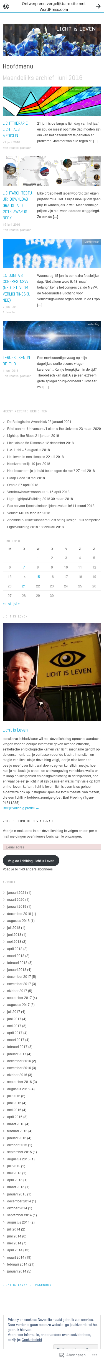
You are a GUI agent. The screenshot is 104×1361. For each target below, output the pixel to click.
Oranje (12, 484)
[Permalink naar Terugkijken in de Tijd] (52, 337)
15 (38, 576)
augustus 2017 (18, 1004)
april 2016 (14, 1116)
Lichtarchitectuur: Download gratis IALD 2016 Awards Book (17, 205)
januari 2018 (16, 969)
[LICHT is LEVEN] (52, 42)
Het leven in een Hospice (26, 456)
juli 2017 (13, 1011)
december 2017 (19, 976)
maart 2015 (15, 1186)
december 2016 (19, 1060)
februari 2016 (17, 1130)
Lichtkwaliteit (77, 89)
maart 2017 (15, 1039)
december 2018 (19, 913)
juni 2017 (14, 1018)
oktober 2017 (17, 990)
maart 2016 (15, 1123)
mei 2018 (14, 941)
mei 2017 (14, 1025)
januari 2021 (16, 892)
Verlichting (93, 89)
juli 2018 (13, 927)
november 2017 (19, 983)
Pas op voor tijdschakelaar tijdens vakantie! (39, 505)
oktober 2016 (17, 1074)
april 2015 (14, 1179)
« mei (7, 603)
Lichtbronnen (92, 241)
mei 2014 (14, 1243)
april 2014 (14, 1249)
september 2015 (19, 1151)
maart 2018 (15, 955)
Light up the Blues (20, 435)
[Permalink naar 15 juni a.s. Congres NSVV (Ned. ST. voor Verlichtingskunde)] (52, 254)
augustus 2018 (18, 920)
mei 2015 (14, 1172)
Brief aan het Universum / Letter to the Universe (42, 428)
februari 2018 (17, 962)
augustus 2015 (18, 1158)
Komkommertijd (19, 463)
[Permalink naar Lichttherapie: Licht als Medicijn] (52, 102)
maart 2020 (15, 899)
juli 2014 (13, 1229)
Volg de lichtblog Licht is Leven (31, 860)
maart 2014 (15, 1257)
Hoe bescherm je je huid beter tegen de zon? (41, 470)
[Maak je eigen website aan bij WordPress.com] (52, 6)
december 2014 (19, 1200)
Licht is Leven (15, 730)
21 (24, 586)
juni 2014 (14, 1236)
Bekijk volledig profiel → (21, 807)
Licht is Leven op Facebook (27, 1285)
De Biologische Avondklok (27, 421)
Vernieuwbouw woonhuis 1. (28, 491)
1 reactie (9, 312)
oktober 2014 (17, 1207)
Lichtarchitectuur (89, 159)
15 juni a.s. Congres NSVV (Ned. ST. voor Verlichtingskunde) (16, 287)
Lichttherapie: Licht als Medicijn (16, 129)
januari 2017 (16, 1053)
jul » (17, 603)
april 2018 (14, 948)
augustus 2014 (18, 1222)
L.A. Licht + (15, 449)
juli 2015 (13, 1165)
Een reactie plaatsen (17, 147)
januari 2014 (16, 1271)
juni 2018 (14, 934)
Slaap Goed (16, 477)
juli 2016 (13, 1095)
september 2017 (19, 997)
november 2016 (19, 1067)
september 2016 (19, 1081)
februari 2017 (17, 1046)
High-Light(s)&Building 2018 (28, 498)
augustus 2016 (18, 1088)
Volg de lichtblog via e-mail (28, 821)
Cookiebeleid (32, 1339)
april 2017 (14, 1032)
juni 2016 (14, 1102)
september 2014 (19, 1214)
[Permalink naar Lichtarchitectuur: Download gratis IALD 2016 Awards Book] (52, 172)
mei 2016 (14, 1109)
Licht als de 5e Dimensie (25, 442)
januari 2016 (16, 1137)
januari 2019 (16, 906)
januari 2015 (16, 1194)
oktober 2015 (17, 1144)
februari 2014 (17, 1264)
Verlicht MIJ (15, 512)
